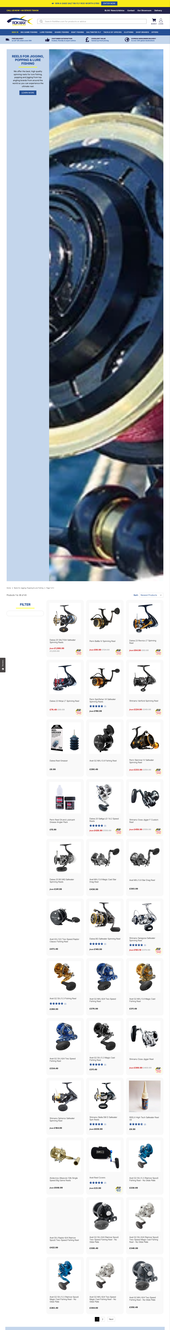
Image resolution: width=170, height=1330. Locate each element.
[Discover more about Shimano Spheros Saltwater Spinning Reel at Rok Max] (65, 1096)
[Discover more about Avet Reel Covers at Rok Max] (105, 1156)
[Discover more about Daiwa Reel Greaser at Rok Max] (65, 738)
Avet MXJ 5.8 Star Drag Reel (142, 880)
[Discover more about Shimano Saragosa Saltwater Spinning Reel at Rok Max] (145, 917)
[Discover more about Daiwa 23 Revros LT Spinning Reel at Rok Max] (145, 618)
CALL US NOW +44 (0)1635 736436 (23, 10)
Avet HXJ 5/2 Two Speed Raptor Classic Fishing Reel (64, 940)
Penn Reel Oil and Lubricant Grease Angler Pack (62, 821)
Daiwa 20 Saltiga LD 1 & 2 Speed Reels (104, 820)
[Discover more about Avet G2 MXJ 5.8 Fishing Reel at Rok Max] (105, 738)
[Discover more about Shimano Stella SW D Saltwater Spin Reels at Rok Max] (105, 1096)
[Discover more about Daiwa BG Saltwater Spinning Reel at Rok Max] (105, 917)
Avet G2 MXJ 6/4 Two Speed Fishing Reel (103, 1000)
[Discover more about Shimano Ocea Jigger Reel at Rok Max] (145, 1036)
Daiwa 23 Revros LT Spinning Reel (142, 641)
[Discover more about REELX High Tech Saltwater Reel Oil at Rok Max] (145, 1096)
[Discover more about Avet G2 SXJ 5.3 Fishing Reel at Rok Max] (65, 977)
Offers (154, 32)
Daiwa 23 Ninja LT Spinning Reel (64, 701)
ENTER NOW (109, 3)
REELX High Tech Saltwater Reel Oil (144, 1118)
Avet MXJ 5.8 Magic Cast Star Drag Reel (103, 880)
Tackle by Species (112, 32)
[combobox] (95, 21)
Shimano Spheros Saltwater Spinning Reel (62, 1119)
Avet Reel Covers (97, 1177)
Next (111, 1319)
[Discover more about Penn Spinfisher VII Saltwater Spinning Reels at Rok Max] (105, 678)
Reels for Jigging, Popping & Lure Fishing (28, 588)
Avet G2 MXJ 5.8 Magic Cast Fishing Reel (142, 1000)
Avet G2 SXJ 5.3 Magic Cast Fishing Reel (102, 1059)
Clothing (128, 32)
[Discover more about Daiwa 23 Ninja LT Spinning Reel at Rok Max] (65, 678)
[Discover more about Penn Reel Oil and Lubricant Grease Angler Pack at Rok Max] (65, 798)
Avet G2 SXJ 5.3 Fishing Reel (63, 998)
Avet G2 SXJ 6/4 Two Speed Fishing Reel (63, 1059)
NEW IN (15, 32)
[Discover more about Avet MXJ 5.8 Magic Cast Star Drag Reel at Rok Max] (105, 857)
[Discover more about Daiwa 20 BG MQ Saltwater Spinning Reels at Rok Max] (65, 857)
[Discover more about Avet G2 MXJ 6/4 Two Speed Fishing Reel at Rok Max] (105, 977)
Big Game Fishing (29, 32)
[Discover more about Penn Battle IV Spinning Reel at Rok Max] (105, 618)
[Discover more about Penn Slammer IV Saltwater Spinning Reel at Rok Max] (145, 738)
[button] (98, 706)
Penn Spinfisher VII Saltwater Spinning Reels (103, 700)
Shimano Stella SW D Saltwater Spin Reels (103, 1118)
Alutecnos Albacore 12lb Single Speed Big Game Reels (64, 1179)
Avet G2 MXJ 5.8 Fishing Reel (103, 761)
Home (9, 588)
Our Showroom (144, 10)
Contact (131, 10)
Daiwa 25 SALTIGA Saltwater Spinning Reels (63, 641)
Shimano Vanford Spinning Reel (143, 701)
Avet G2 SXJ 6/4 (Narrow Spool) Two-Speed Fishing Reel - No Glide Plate (104, 1239)
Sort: (136, 595)
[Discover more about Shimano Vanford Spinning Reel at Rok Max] (145, 678)
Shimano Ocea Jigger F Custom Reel (143, 821)
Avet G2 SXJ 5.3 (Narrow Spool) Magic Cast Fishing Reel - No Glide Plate (64, 1299)
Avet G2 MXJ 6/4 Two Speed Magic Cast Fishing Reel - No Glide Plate (103, 1299)
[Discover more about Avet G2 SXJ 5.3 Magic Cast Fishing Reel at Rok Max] (105, 1036)
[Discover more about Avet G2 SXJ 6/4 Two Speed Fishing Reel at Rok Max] (65, 1036)
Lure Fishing (46, 32)
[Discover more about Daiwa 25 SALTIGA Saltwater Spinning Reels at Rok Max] (65, 618)
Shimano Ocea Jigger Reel (141, 1059)
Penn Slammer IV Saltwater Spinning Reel (141, 761)
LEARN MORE (28, 92)
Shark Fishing (62, 32)
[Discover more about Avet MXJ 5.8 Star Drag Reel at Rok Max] (145, 857)
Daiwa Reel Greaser (59, 761)
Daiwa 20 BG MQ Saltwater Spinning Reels (62, 880)
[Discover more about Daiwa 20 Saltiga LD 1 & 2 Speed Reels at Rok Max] (105, 798)
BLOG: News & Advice (114, 10)
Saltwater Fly (93, 32)
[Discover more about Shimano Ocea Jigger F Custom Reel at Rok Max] (145, 798)
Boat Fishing (77, 32)
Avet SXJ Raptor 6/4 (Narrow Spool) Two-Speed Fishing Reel (64, 1239)
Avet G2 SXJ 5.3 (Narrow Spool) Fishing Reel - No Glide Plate (143, 1179)
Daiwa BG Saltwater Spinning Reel (105, 939)
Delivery (158, 10)
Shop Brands (142, 32)
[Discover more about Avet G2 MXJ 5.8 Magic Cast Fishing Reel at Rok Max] (145, 977)
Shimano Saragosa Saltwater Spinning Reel (142, 939)
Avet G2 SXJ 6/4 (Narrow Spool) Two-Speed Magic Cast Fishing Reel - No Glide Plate (143, 1239)
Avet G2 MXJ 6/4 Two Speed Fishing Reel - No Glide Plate (142, 1298)
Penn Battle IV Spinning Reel (102, 641)
